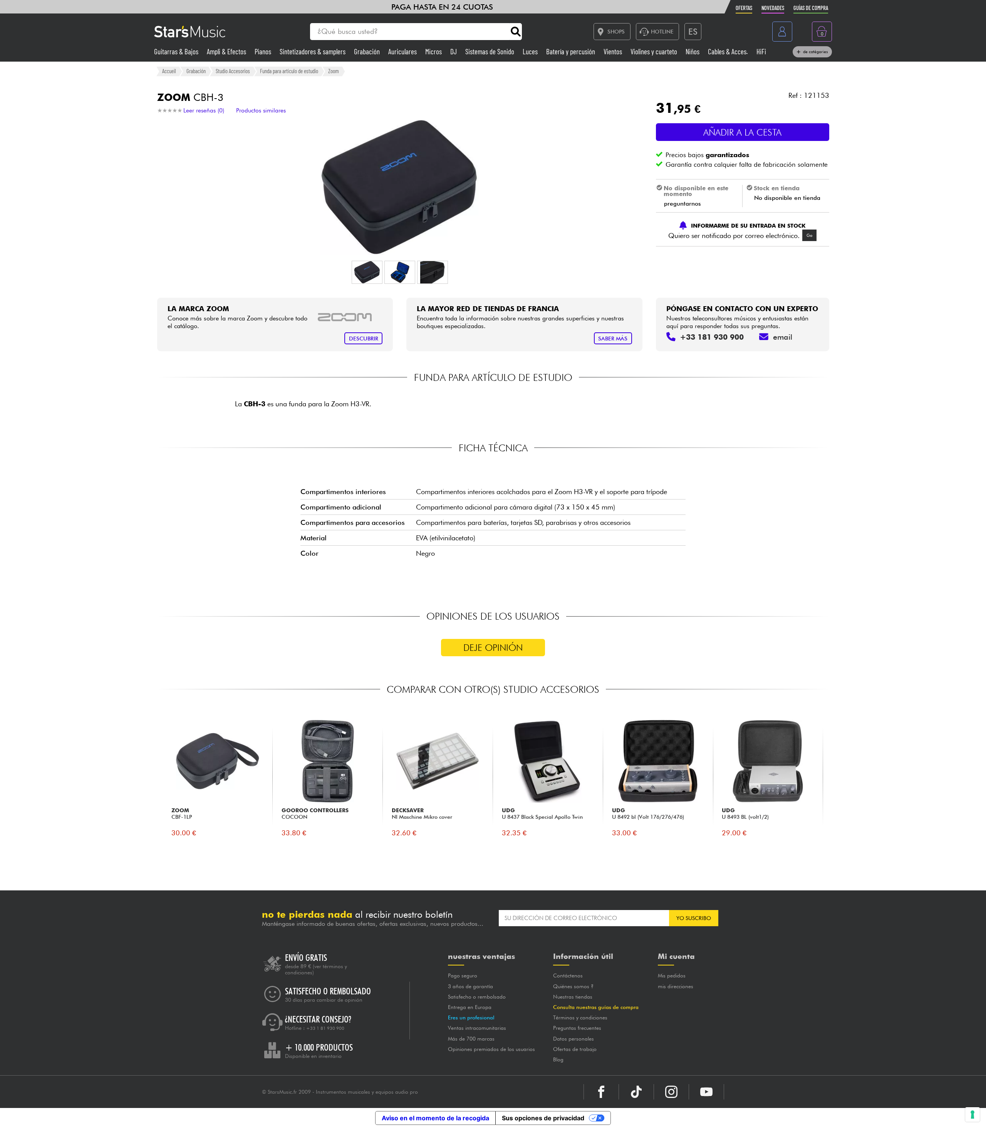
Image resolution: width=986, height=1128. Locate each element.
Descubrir (363, 338)
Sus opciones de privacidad (543, 1118)
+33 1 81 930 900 (325, 1028)
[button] (367, 272)
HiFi (761, 51)
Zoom (333, 70)
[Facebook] (601, 1091)
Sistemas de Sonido (490, 51)
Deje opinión (493, 647)
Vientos (614, 51)
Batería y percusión (571, 51)
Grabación (367, 51)
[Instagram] (671, 1091)
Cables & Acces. (729, 51)
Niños (693, 51)
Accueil (169, 70)
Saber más (612, 338)
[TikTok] (636, 1091)
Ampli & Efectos (227, 51)
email (782, 337)
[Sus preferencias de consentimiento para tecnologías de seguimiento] (972, 1114)
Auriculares (403, 51)
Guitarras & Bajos (177, 51)
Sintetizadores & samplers (313, 51)
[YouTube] (706, 1091)
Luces (531, 51)
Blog (558, 1059)
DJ (454, 51)
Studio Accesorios (233, 70)
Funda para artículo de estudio (289, 70)
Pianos (264, 51)
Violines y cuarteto (655, 51)
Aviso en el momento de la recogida (435, 1118)
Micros (434, 51)
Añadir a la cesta (742, 132)
